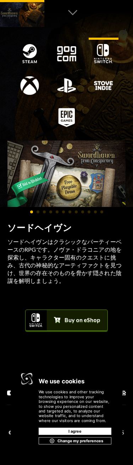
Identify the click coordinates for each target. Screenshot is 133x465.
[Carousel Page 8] (76, 212)
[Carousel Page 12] (102, 212)
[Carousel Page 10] (89, 212)
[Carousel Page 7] (70, 212)
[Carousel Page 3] (44, 212)
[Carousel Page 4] (51, 212)
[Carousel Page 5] (57, 212)
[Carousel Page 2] (38, 212)
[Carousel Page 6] (63, 212)
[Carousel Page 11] (95, 212)
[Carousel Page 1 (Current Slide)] (31, 212)
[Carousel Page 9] (82, 212)
